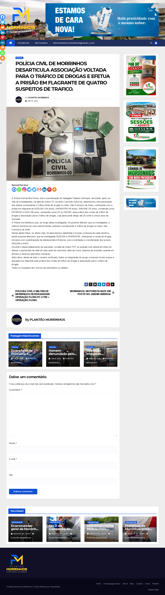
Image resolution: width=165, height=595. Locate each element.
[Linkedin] (44, 189)
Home (98, 584)
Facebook (23, 43)
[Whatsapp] (19, 189)
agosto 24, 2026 (59, 534)
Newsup (43, 587)
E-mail (13, 459)
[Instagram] (24, 189)
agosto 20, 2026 (136, 534)
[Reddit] (2, 27)
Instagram (41, 43)
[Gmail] (39, 189)
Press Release (17, 522)
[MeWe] (2, 42)
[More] (54, 189)
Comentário (15, 390)
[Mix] (2, 47)
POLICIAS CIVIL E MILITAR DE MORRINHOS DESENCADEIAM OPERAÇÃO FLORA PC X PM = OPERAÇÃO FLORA (32, 296)
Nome (13, 443)
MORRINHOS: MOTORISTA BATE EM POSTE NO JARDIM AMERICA (90, 293)
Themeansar (55, 587)
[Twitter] (34, 189)
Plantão (155, 584)
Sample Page (153, 590)
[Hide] (1, 63)
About (125, 584)
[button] (151, 43)
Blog (132, 584)
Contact (139, 584)
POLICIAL (19, 58)
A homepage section (112, 584)
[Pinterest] (49, 189)
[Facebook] (14, 189)
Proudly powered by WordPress (19, 587)
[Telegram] (29, 189)
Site (11, 475)
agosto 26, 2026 (21, 534)
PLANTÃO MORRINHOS (38, 97)
